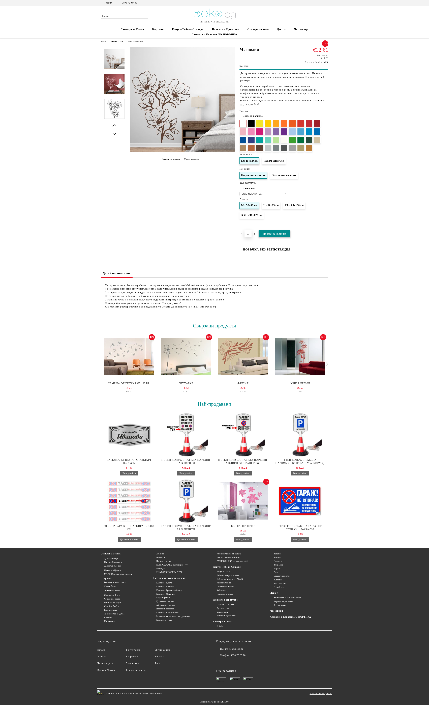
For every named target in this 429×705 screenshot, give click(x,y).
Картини (158, 29)
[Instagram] (321, 3)
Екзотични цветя (243, 526)
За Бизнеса (222, 590)
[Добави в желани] (325, 228)
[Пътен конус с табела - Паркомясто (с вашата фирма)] (300, 435)
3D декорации (280, 605)
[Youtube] (233, 662)
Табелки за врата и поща (228, 575)
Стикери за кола (258, 29)
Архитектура (223, 608)
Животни (278, 580)
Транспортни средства (114, 614)
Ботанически (222, 612)
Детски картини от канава (228, 557)
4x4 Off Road (280, 583)
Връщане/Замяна (106, 670)
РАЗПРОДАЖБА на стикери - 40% (172, 565)
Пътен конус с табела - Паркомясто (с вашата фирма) (299, 461)
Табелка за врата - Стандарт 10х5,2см (129, 461)
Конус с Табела (224, 572)
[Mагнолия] (182, 151)
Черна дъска (162, 568)
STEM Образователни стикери (118, 574)
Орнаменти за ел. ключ (115, 582)
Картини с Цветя (164, 583)
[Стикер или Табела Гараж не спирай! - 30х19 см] (300, 501)
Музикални (109, 621)
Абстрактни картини (165, 605)
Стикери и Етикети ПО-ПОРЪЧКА (214, 34)
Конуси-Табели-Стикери (188, 29)
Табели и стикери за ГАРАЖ (230, 579)
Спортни (108, 617)
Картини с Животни (165, 594)
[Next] (326, 364)
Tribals (220, 626)
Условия (101, 656)
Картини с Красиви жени (167, 612)
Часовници (301, 29)
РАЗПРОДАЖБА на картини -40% (232, 561)
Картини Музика (164, 620)
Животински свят (112, 590)
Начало (103, 41)
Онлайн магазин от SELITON (214, 702)
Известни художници (226, 615)
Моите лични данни (321, 693)
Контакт (159, 656)
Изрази (277, 568)
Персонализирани (225, 594)
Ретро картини (163, 598)
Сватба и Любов (111, 606)
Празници (160, 557)
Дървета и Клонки (112, 566)
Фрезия (243, 383)
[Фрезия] (243, 356)
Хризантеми (300, 383)
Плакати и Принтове (225, 29)
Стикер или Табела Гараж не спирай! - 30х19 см (300, 528)
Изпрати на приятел (171, 159)
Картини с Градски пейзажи (169, 590)
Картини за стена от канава (169, 578)
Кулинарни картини (165, 601)
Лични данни (162, 650)
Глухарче (186, 383)
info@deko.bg (236, 649)
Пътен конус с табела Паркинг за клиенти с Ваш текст (243, 461)
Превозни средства (165, 609)
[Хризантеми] (300, 356)
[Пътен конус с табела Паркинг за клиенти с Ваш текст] (243, 435)
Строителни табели (225, 586)
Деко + (281, 29)
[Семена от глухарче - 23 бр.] (129, 356)
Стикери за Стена (132, 29)
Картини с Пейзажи (165, 586)
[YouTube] (326, 3)
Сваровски (249, 188)
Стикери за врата (112, 599)
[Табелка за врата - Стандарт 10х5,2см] (129, 435)
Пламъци (278, 561)
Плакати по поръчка (226, 604)
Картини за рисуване (283, 601)
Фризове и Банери (112, 602)
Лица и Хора (110, 586)
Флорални (278, 565)
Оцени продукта (191, 159)
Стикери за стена (117, 41)
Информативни (224, 583)
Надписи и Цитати (112, 570)
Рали (276, 572)
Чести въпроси (105, 663)
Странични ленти (281, 576)
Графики (108, 578)
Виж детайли (129, 473)
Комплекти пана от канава (229, 554)
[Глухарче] (186, 356)
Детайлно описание (117, 273)
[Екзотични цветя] (243, 501)
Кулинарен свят (111, 610)
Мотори (277, 557)
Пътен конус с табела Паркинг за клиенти (186, 461)
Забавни (160, 554)
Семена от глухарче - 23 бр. (129, 383)
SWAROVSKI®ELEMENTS (169, 572)
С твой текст (279, 587)
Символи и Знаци (112, 595)
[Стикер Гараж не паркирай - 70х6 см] (129, 501)
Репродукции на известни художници (173, 616)
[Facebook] (316, 3)
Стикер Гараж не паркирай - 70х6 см (129, 528)
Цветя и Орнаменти (135, 41)
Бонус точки (133, 650)
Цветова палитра (253, 116)
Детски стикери (111, 558)
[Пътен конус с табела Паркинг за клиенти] (186, 435)
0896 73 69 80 (129, 3)
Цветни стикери (163, 561)
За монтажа (132, 663)
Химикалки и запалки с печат (287, 598)
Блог (157, 663)
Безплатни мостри (136, 670)
